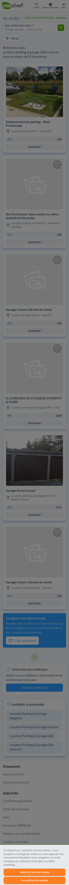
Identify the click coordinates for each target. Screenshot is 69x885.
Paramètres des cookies (34, 880)
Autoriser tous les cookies (34, 872)
